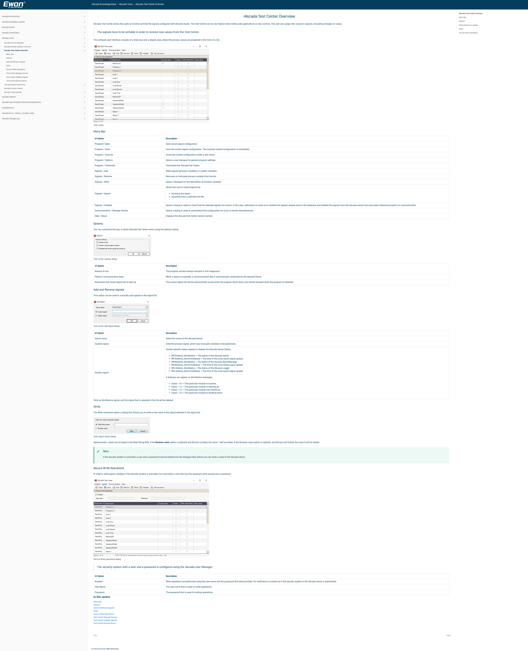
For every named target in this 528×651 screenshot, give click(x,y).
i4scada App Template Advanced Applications (21, 102)
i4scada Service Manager (14, 43)
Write (8, 66)
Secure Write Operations (15, 69)
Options (9, 58)
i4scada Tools (8, 38)
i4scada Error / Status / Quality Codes (18, 113)
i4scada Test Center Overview (16, 50)
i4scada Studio (8, 27)
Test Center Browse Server (16, 81)
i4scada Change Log (11, 118)
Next (449, 635)
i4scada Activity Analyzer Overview (17, 47)
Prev (95, 635)
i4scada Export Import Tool (14, 85)
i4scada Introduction (11, 16)
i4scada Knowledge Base (104, 4)
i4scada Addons (9, 97)
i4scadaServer (8, 108)
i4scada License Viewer (13, 88)
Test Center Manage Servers (17, 73)
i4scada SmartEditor (11, 33)
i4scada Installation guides (13, 22)
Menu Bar (10, 54)
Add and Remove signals (15, 62)
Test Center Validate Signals (17, 77)
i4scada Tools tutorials (13, 92)
